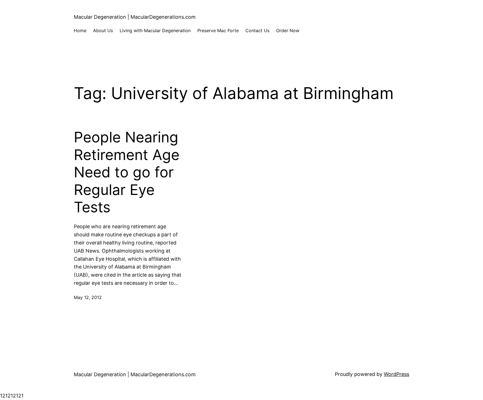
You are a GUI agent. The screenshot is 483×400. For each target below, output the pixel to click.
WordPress (396, 374)
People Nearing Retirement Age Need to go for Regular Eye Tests (126, 172)
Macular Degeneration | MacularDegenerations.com (135, 17)
